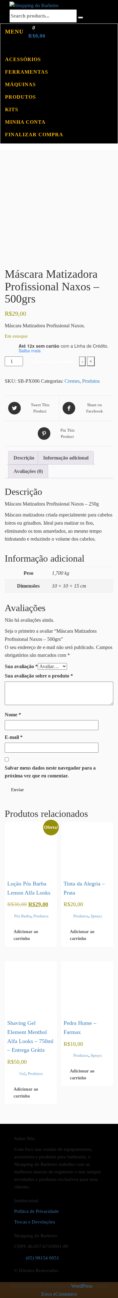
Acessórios (23, 59)
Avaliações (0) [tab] (28, 471)
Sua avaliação (21, 666)
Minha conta (25, 122)
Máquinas (20, 84)
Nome (13, 714)
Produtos (20, 97)
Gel (22, 1074)
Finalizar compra (34, 134)
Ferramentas (26, 72)
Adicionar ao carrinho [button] (26, 935)
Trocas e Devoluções (34, 1221)
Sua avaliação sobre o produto (39, 675)
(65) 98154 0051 (42, 1257)
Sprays (96, 916)
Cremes (72, 381)
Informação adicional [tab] (65, 457)
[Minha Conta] (2, 46)
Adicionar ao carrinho (52, 361)
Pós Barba (22, 916)
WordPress (82, 1286)
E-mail (14, 737)
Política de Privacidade (36, 1211)
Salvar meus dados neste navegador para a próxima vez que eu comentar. (50, 772)
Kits (11, 109)
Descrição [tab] (24, 457)
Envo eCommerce (59, 1294)
